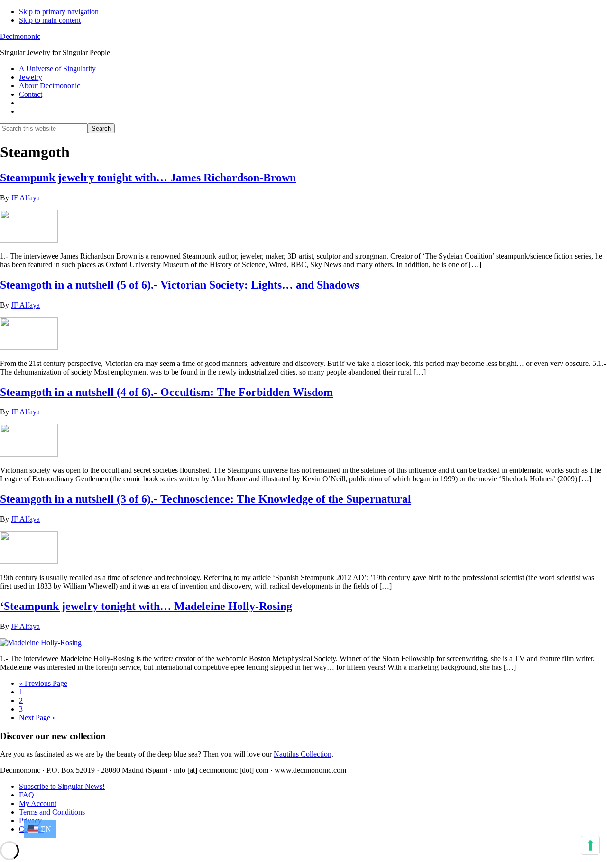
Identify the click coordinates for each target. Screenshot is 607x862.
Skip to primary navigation (59, 12)
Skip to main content (50, 20)
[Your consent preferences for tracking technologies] (590, 845)
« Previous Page (43, 683)
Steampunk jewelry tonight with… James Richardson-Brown (148, 177)
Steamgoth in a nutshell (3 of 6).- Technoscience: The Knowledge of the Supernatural (205, 499)
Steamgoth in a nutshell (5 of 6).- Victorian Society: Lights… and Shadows (179, 285)
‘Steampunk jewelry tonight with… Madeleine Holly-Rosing (146, 606)
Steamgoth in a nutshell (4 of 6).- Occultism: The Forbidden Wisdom (166, 392)
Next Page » (37, 717)
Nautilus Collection (302, 754)
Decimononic (20, 36)
